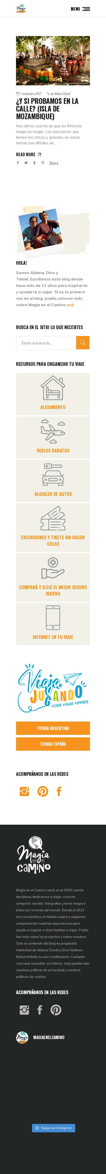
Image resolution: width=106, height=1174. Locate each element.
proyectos (53, 937)
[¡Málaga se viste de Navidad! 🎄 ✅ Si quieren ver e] (28, 1113)
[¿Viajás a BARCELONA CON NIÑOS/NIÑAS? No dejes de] (28, 1084)
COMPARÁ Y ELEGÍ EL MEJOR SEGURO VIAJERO (53, 590)
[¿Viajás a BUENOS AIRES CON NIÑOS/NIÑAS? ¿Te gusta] (78, 1084)
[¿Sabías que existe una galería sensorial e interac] (78, 1099)
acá (70, 304)
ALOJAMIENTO (53, 407)
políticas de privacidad (47, 970)
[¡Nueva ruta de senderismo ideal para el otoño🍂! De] (53, 1113)
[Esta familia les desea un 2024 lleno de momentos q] (53, 1099)
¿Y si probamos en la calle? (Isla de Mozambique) (47, 108)
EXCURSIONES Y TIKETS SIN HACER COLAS (53, 540)
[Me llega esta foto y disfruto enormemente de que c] (28, 1070)
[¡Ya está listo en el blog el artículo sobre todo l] (78, 1113)
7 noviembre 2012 (30, 93)
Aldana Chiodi (60, 93)
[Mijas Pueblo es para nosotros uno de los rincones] (53, 1056)
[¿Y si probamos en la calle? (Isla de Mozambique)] (53, 60)
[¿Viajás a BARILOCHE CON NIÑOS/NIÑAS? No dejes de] (28, 1099)
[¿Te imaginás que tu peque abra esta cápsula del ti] (53, 1070)
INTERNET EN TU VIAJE (53, 637)
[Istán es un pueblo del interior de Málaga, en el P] (28, 1056)
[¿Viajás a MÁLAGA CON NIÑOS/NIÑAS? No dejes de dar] (53, 1084)
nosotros (79, 937)
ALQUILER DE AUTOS (53, 494)
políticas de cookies (31, 977)
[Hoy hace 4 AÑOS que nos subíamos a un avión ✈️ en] (78, 1056)
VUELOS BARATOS (53, 450)
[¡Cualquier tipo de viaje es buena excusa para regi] (78, 1070)
